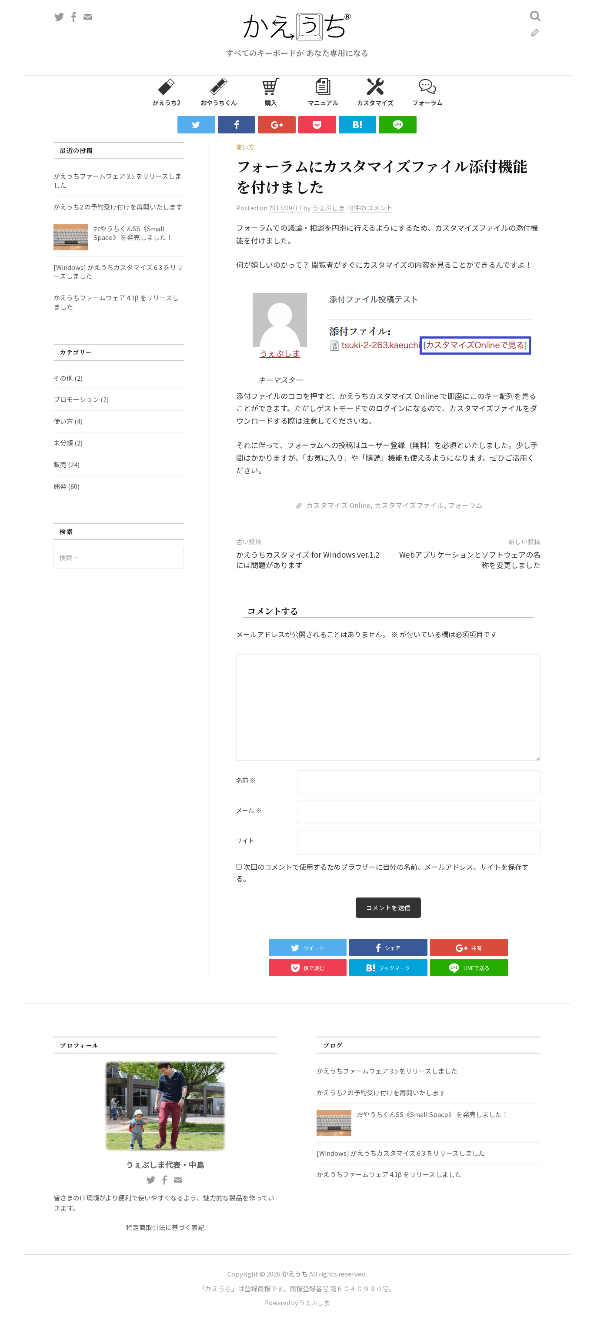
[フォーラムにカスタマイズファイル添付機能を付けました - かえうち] (358, 124)
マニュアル (323, 102)
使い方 (245, 147)
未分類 (63, 442)
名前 (246, 781)
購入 (271, 102)
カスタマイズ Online (338, 505)
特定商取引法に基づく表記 (165, 1227)
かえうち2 (166, 102)
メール (249, 811)
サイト (245, 841)
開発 (60, 486)
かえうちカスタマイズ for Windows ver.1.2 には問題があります (307, 559)
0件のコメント (371, 207)
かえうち (295, 1273)
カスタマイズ (375, 102)
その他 (63, 377)
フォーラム (427, 102)
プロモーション (76, 399)
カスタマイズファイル (409, 505)
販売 (60, 464)
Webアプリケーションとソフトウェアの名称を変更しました (470, 559)
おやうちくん (218, 102)
